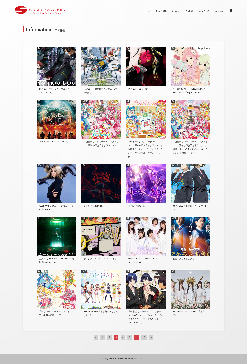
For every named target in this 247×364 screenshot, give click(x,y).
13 (144, 337)
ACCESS (189, 10)
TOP (149, 10)
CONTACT (219, 10)
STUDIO (176, 10)
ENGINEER (161, 10)
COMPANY (204, 10)
